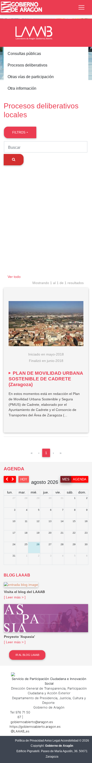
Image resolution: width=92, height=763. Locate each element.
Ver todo (14, 277)
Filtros (19, 132)
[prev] (7, 479)
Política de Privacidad (29, 740)
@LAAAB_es (20, 731)
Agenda (79, 479)
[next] (13, 479)
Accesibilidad (70, 740)
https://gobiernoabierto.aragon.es (35, 727)
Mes (65, 479)
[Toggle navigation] (81, 7)
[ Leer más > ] (15, 597)
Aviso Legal (52, 740)
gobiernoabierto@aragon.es (32, 722)
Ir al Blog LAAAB (27, 654)
